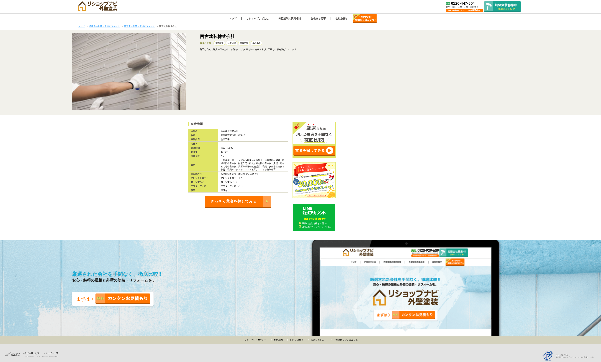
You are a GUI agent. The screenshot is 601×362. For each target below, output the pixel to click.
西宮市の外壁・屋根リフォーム (139, 26)
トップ (81, 26)
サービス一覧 (51, 353)
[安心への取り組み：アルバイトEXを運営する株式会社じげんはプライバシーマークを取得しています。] (549, 356)
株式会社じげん (32, 353)
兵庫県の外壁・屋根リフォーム (104, 26)
